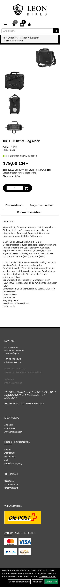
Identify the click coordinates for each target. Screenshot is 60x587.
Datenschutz (9, 456)
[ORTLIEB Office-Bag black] (46, 58)
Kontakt (8, 449)
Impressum (9, 452)
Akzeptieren (51, 581)
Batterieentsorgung (13, 463)
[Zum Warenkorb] (13, 25)
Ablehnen (37, 581)
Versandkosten (11, 484)
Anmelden (8, 424)
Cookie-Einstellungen (19, 581)
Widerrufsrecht (11, 487)
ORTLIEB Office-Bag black (21, 141)
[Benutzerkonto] (29, 24)
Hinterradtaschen (14, 40)
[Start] (4, 37)
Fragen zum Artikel (41, 205)
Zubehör (12, 37)
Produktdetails (14, 205)
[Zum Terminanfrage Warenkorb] (22, 25)
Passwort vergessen (13, 431)
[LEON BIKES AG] (30, 10)
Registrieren (9, 428)
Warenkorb (9, 480)
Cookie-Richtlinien (47, 576)
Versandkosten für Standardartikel (20, 172)
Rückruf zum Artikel (29, 212)
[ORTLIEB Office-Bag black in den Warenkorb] (26, 188)
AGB (6, 459)
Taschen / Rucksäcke (29, 37)
